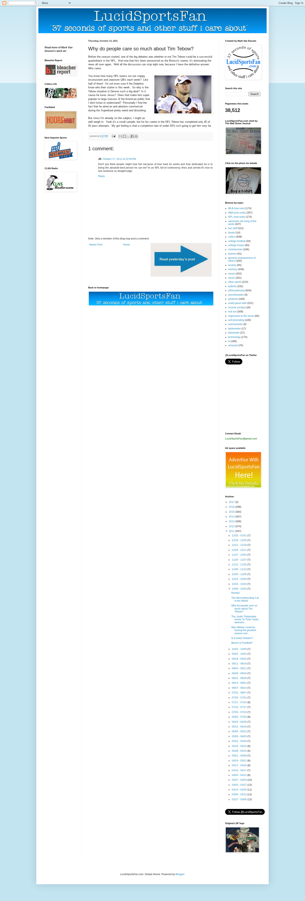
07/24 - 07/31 (239, 697)
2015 (232, 511)
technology (234, 337)
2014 (232, 516)
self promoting (236, 320)
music (231, 277)
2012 (232, 526)
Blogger (180, 874)
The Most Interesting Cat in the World (245, 599)
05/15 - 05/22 (239, 746)
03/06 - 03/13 (239, 794)
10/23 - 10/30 (239, 579)
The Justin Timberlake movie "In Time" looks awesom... (245, 619)
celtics (231, 236)
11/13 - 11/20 (239, 564)
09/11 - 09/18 (239, 663)
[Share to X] (128, 136)
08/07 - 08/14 (239, 687)
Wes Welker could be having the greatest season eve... (243, 630)
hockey (232, 265)
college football (236, 241)
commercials (235, 249)
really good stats (237, 303)
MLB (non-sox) (236, 208)
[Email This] (120, 136)
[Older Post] (181, 275)
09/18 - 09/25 (239, 658)
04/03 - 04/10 (239, 775)
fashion (232, 253)
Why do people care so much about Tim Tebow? (244, 608)
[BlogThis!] (124, 136)
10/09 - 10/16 (239, 588)
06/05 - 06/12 (239, 731)
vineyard (233, 345)
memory (232, 269)
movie (231, 273)
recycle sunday (236, 307)
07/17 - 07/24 (239, 702)
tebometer (234, 332)
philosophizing (236, 290)
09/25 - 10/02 (239, 653)
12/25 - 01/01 (239, 535)
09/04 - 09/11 (239, 668)
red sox (232, 311)
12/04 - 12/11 (239, 550)
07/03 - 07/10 (239, 712)
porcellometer (236, 294)
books (231, 232)
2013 (232, 521)
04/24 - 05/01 (239, 760)
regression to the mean (241, 315)
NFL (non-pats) (236, 216)
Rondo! (235, 592)
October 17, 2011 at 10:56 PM (119, 159)
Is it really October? (242, 638)
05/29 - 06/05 (239, 736)
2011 (232, 531)
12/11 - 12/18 (239, 545)
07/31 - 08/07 (239, 692)
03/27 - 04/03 (239, 779)
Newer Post (95, 244)
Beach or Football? (242, 642)
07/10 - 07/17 (239, 707)
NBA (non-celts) (237, 212)
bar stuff (232, 228)
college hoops (236, 245)
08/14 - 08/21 (239, 682)
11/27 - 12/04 (239, 554)
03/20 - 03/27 (239, 784)
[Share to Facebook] (132, 136)
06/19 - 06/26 (239, 721)
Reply (101, 176)
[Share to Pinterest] (136, 136)
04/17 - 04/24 (239, 765)
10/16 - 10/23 (239, 584)
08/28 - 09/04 (239, 673)
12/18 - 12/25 (239, 540)
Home (126, 244)
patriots (232, 286)
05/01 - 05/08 (239, 755)
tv (229, 341)
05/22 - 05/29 (239, 741)
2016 (232, 506)
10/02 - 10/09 (239, 649)
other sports (235, 281)
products (233, 299)
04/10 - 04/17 (239, 770)
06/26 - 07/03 (239, 716)
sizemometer (235, 324)
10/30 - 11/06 (239, 574)
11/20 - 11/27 (239, 559)
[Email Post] (113, 136)
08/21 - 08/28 (239, 678)
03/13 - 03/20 (239, 789)
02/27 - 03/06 (239, 799)
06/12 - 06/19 (239, 726)
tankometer (234, 328)
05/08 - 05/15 (239, 750)
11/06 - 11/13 (239, 569)
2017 (232, 502)
